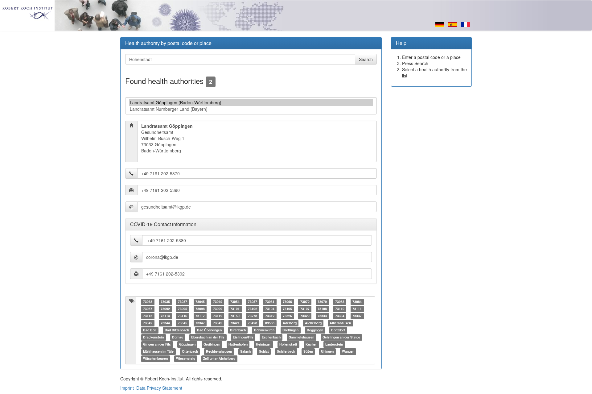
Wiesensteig (185, 358)
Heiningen (263, 344)
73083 (339, 302)
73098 (200, 309)
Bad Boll (149, 330)
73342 (147, 323)
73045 (200, 302)
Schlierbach (286, 351)
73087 (147, 309)
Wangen (348, 351)
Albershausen (340, 323)
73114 (165, 316)
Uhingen (327, 351)
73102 (252, 309)
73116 (182, 316)
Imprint (127, 388)
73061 (269, 302)
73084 (357, 302)
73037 (182, 302)
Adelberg (290, 323)
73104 (269, 309)
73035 (165, 302)
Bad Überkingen (209, 330)
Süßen (308, 351)
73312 (269, 316)
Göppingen (187, 344)
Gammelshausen (301, 337)
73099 (217, 309)
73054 (235, 302)
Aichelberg (313, 323)
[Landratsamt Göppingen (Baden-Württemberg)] (251, 102)
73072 (305, 302)
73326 (287, 316)
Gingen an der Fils (157, 344)
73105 (287, 309)
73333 (322, 316)
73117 (200, 316)
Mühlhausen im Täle (158, 351)
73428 (252, 323)
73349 (217, 323)
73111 (357, 309)
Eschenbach (271, 337)
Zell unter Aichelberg (219, 358)
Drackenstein (153, 337)
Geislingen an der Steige (341, 337)
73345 (182, 323)
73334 (339, 316)
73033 (147, 302)
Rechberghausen (219, 351)
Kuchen (311, 344)
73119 (217, 316)
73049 (217, 302)
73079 (322, 302)
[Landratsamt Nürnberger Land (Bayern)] (251, 109)
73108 (322, 309)
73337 (357, 316)
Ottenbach (190, 351)
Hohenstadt (288, 344)
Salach (245, 351)
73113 (147, 316)
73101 (235, 309)
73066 (287, 302)
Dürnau (177, 337)
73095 (182, 309)
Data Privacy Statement (159, 388)
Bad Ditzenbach (177, 330)
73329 (305, 316)
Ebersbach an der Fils (207, 337)
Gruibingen (212, 344)
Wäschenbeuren (155, 358)
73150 (235, 316)
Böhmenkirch (264, 330)
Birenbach (238, 330)
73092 (165, 309)
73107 (305, 309)
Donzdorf (338, 330)
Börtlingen (290, 330)
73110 (339, 309)
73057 (252, 302)
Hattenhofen (238, 344)
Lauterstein (334, 344)
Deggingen (315, 330)
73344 (165, 323)
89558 (269, 323)
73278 (252, 316)
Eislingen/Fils (243, 337)
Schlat (264, 351)
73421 (235, 323)
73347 (200, 323)
